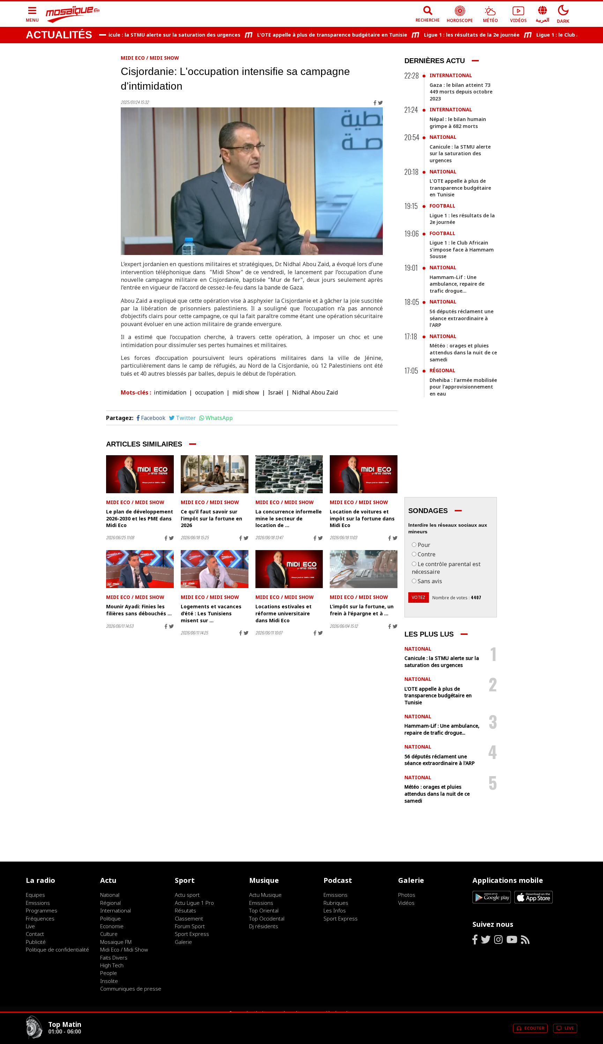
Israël (275, 392)
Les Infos (334, 910)
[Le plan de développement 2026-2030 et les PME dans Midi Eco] (140, 474)
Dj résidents (263, 926)
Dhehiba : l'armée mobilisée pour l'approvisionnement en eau (463, 387)
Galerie (183, 941)
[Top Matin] (34, 1037)
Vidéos (406, 902)
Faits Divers (113, 957)
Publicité (36, 941)
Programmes (41, 910)
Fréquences (40, 918)
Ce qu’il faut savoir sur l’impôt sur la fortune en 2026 (211, 518)
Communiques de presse (130, 988)
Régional (442, 370)
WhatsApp (219, 418)
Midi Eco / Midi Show (150, 57)
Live (30, 926)
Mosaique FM (116, 941)
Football (442, 205)
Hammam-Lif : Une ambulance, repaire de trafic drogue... (457, 284)
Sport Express (192, 933)
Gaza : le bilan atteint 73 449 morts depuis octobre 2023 (461, 92)
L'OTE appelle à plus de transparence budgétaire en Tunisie (314, 34)
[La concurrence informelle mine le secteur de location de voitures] (289, 474)
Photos (406, 894)
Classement (189, 918)
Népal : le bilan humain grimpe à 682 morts (458, 122)
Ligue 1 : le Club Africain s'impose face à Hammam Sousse (462, 249)
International (451, 75)
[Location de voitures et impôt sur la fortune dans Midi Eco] (363, 474)
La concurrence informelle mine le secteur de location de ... (288, 518)
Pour (424, 545)
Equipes (35, 894)
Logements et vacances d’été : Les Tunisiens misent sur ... (211, 613)
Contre (427, 554)
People (108, 972)
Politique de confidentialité (57, 949)
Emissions (38, 902)
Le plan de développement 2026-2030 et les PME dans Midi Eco (139, 518)
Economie (112, 926)
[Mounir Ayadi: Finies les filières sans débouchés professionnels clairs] (140, 569)
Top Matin (64, 1024)
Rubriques (335, 902)
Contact (35, 933)
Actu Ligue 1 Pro (194, 902)
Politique (110, 918)
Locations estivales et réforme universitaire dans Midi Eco (283, 613)
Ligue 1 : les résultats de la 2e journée (453, 34)
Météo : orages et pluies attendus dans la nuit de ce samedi (463, 352)
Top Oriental (263, 910)
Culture (109, 933)
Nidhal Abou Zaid (315, 392)
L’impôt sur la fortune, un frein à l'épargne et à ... (362, 610)
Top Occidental (266, 918)
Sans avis (430, 581)
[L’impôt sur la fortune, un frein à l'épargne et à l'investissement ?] (363, 569)
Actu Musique (265, 894)
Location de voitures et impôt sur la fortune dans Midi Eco (362, 518)
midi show (245, 392)
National (443, 137)
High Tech (112, 965)
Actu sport (187, 894)
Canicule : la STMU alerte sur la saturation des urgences (151, 34)
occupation (209, 392)
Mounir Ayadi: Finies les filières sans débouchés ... (139, 610)
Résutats (185, 910)
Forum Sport (190, 926)
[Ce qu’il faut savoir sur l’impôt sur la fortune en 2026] (214, 474)
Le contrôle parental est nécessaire (446, 568)
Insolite (109, 980)
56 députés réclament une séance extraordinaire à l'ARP (461, 318)
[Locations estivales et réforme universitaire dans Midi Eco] (289, 569)
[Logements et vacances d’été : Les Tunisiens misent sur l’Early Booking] (214, 569)
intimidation (170, 392)
